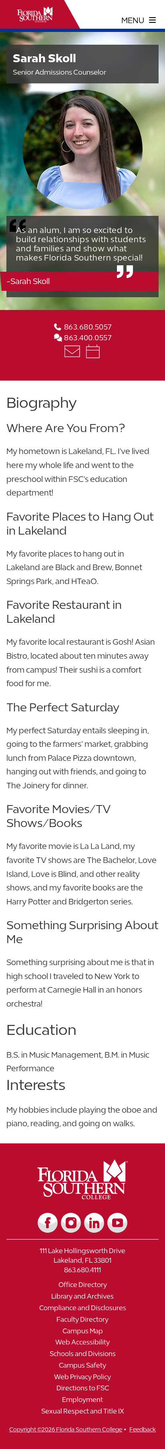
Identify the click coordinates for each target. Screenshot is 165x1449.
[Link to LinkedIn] (94, 1223)
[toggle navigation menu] (139, 20)
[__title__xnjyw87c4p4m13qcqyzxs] (35, 14)
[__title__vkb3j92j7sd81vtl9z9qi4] (82, 1196)
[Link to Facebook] (48, 1223)
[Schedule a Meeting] (93, 351)
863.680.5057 (87, 327)
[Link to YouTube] (117, 1223)
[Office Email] (72, 351)
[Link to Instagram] (71, 1223)
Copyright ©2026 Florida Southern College (65, 1429)
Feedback (142, 1429)
